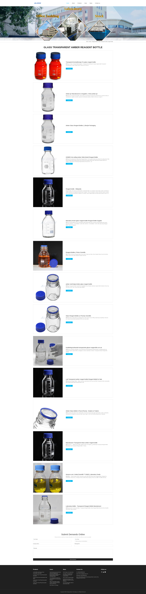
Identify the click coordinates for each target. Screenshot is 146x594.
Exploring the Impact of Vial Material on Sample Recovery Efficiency (68, 580)
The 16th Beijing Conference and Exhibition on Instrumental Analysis (55, 578)
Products (80, 3)
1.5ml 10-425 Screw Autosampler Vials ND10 (40, 578)
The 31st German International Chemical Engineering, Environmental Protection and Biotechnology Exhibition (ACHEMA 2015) (55, 574)
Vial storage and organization (68, 572)
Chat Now (69, 68)
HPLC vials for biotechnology (68, 577)
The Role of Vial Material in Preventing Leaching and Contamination (68, 574)
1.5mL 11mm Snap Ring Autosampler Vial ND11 (39, 583)
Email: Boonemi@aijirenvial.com (82, 573)
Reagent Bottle (95, 41)
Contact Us (79, 569)
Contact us (97, 3)
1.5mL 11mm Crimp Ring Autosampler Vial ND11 (40, 581)
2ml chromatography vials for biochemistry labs (68, 583)
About (73, 3)
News (91, 3)
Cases (51, 569)
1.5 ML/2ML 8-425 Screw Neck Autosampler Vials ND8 (38, 573)
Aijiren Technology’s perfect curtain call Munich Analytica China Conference (55, 582)
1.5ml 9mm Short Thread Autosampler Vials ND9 (40, 575)
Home (67, 3)
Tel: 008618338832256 (80, 572)
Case (85, 3)
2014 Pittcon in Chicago (54, 585)
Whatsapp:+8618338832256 (81, 575)
